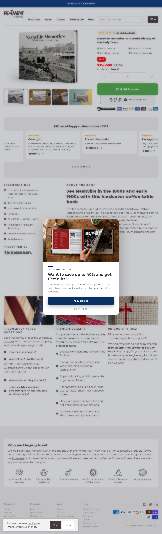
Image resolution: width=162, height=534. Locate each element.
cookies (32, 523)
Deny (68, 525)
